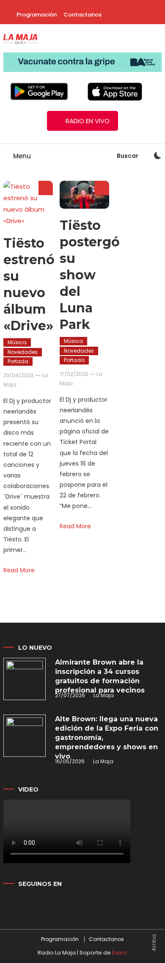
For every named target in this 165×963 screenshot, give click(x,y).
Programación (36, 15)
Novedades (23, 352)
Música (17, 342)
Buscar (128, 156)
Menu (21, 156)
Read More (19, 570)
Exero (119, 953)
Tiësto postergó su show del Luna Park (90, 275)
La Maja (104, 695)
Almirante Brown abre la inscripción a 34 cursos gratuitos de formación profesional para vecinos (100, 676)
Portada (18, 361)
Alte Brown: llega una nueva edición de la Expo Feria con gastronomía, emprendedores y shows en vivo (106, 737)
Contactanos (82, 15)
